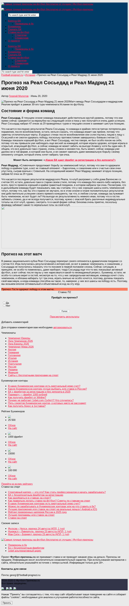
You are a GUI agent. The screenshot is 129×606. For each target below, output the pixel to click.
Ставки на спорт (17, 517)
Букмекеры (14, 26)
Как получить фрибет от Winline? (27, 397)
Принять (7, 603)
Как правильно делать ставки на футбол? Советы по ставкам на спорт (49, 500)
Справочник (22, 37)
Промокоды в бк (24, 23)
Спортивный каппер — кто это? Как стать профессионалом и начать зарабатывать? (57, 492)
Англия (12, 349)
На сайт (12, 428)
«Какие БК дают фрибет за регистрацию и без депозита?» (80, 160)
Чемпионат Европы (19, 338)
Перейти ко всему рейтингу (17, 483)
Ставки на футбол (18, 32)
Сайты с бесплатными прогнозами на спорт (33, 375)
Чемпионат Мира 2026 (21, 346)
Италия (12, 358)
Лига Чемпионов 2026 (20, 341)
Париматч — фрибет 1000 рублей (27, 394)
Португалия (15, 363)
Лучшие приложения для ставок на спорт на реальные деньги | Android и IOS (52, 509)
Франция (13, 372)
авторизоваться (62, 327)
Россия (12, 366)
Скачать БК (15, 29)
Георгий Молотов (19, 96)
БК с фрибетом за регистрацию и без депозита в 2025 (39, 391)
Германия (13, 352)
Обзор (11, 425)
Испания (13, 361)
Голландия (14, 355)
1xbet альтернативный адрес (24, 550)
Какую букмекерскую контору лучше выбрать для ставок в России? (47, 388)
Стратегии (21, 35)
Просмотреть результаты (64, 316)
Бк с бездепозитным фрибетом (26, 547)
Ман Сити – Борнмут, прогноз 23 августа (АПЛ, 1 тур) (38, 534)
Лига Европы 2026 (18, 343)
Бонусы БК (14, 20)
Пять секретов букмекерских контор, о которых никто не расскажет (47, 403)
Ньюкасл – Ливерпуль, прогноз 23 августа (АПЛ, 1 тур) (39, 531)
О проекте (14, 40)
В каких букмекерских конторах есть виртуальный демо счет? (44, 386)
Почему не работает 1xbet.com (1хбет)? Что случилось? (41, 400)
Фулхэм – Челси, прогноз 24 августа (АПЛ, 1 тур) (36, 528)
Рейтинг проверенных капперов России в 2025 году (37, 512)
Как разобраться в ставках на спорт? (29, 497)
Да (7, 302)
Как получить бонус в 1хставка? (27, 406)
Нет (8, 305)
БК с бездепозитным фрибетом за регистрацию (35, 494)
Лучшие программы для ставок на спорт (31, 514)
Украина (12, 369)
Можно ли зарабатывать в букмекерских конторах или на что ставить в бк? (52, 506)
